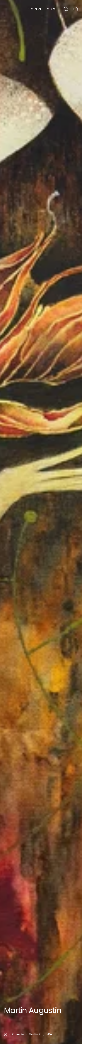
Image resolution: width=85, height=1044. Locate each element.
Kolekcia (18, 1034)
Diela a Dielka (41, 9)
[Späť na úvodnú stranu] (5, 1034)
